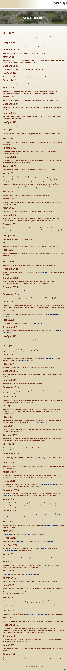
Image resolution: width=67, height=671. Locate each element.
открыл (39, 494)
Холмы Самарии (60, 6)
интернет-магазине (48, 541)
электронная (29, 402)
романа (20, 541)
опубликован (43, 272)
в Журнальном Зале (41, 422)
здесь (21, 39)
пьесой (8, 495)
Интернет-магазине (36, 660)
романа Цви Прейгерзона (51, 525)
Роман (7, 534)
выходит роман (37, 614)
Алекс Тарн (60, 3)
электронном (25, 360)
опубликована (23, 558)
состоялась (43, 549)
